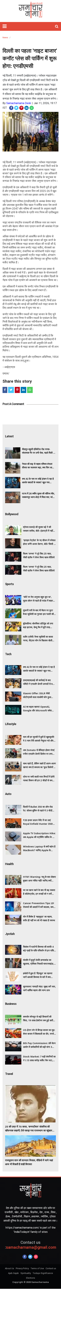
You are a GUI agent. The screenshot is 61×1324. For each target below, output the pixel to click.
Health (9, 864)
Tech (8, 654)
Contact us (51, 1268)
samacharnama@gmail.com (30, 1245)
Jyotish (10, 934)
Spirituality (26, 1273)
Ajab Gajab (13, 1273)
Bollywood (11, 514)
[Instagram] (36, 1257)
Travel (9, 1074)
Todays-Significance (43, 1273)
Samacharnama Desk (18, 103)
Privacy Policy (22, 1268)
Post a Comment (13, 404)
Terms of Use (37, 1268)
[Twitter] (30, 1257)
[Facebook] (25, 1257)
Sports (9, 584)
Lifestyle (10, 724)
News (5, 37)
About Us (9, 1268)
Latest (9, 436)
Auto (8, 794)
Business (10, 1003)
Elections (30, 1278)
